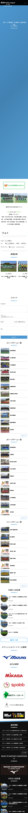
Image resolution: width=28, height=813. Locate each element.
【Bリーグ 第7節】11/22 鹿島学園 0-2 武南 (12, 735)
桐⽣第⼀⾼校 (13, 551)
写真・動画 (15, 640)
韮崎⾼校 (12, 476)
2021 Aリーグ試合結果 (13, 632)
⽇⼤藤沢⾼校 (13, 357)
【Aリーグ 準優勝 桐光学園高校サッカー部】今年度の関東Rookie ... (17, 803)
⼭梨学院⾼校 (13, 504)
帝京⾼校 (12, 429)
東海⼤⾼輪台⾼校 (14, 529)
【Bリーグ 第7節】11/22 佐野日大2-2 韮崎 (12, 739)
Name (2, 321)
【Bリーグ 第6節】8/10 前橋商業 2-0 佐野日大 (17, 606)
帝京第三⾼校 (13, 372)
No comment (12, 247)
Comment (3, 303)
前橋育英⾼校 (13, 386)
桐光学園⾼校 (13, 415)
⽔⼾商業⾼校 (13, 497)
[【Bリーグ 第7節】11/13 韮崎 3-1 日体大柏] (9, 266)
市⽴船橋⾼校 (13, 365)
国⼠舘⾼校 (12, 537)
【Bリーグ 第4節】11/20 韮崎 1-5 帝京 (16, 623)
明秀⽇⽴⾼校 (13, 544)
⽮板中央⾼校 (13, 401)
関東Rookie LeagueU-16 (8, 3)
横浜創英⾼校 (13, 447)
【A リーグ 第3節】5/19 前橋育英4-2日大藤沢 (17, 597)
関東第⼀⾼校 (13, 572)
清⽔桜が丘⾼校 (13, 461)
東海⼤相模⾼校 (13, 580)
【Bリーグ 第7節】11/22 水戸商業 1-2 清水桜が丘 (13, 747)
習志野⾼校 (12, 565)
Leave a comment (21, 247)
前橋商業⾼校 (13, 408)
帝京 (8, 212)
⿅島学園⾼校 (13, 422)
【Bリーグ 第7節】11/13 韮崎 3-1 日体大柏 (8, 277)
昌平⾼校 (12, 512)
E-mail (15, 321)
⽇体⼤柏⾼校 (13, 469)
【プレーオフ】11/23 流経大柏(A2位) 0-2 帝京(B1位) (17, 614)
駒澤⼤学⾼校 (13, 558)
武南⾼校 (12, 454)
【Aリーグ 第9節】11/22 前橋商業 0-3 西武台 (12, 743)
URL (2, 329)
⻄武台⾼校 (12, 379)
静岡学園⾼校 (13, 350)
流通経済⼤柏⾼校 (14, 393)
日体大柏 (18, 212)
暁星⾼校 (12, 490)
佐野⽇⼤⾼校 (13, 483)
